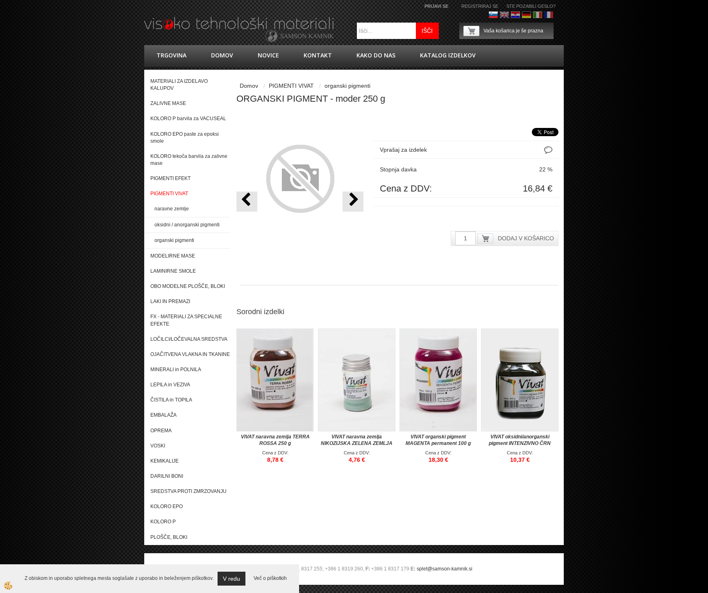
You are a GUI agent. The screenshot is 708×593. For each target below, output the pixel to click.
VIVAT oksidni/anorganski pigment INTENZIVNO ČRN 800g (520, 443)
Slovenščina (493, 14)
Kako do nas (375, 55)
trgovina (171, 55)
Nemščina (526, 14)
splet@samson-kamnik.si (444, 569)
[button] (353, 202)
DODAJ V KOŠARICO (526, 238)
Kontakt (318, 55)
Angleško (504, 14)
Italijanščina (537, 14)
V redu (231, 578)
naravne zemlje (171, 209)
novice (268, 55)
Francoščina (548, 14)
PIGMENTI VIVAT (291, 85)
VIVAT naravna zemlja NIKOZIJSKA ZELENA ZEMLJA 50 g (357, 443)
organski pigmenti (174, 240)
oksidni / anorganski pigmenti (187, 225)
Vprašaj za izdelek (403, 149)
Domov (222, 55)
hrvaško (515, 14)
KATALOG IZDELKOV (448, 55)
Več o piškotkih (270, 578)
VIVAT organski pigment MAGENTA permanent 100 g (438, 440)
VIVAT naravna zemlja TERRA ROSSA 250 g (275, 440)
